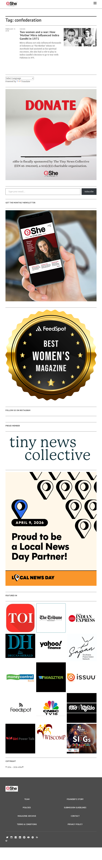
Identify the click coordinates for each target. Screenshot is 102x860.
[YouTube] (28, 837)
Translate (25, 81)
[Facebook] (16, 837)
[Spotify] (33, 837)
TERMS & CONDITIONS (27, 824)
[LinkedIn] (20, 837)
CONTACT (75, 815)
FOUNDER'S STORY (75, 799)
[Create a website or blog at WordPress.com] (6, 841)
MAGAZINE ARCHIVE (27, 815)
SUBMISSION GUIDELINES (75, 807)
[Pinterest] (24, 837)
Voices (22, 29)
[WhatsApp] (37, 837)
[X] (7, 837)
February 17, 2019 (10, 30)
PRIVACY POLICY (75, 824)
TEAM (26, 799)
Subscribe (89, 191)
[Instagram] (11, 837)
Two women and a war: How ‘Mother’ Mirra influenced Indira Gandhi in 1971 (39, 35)
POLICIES (27, 807)
